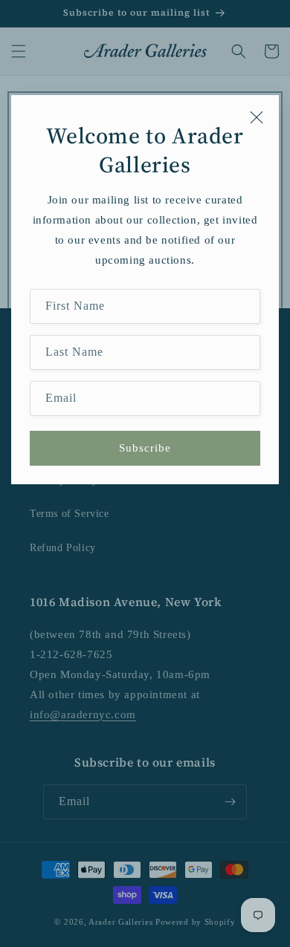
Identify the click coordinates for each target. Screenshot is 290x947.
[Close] (256, 117)
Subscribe (145, 448)
